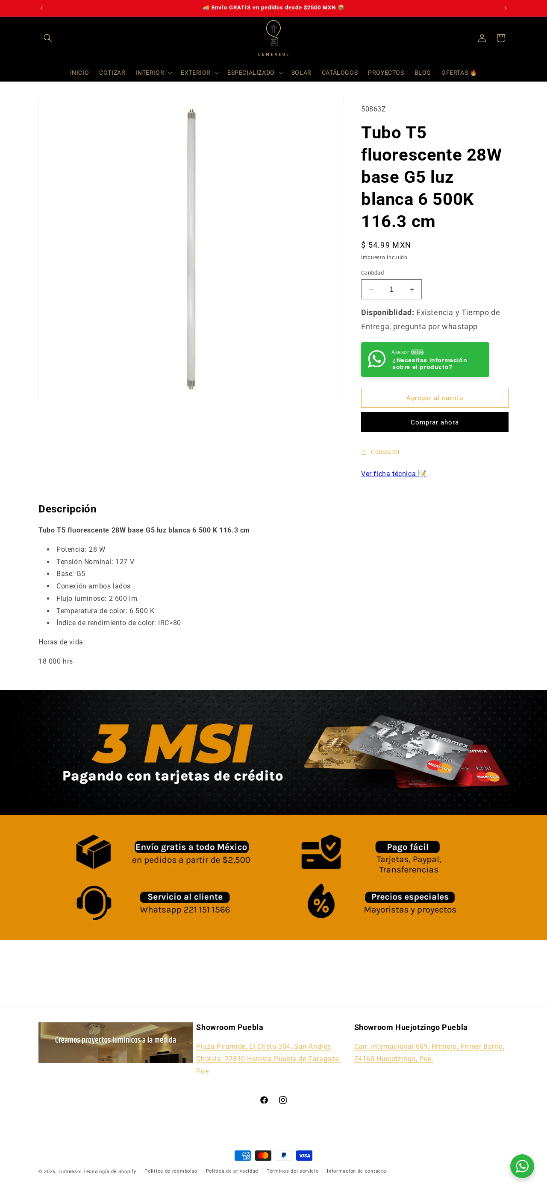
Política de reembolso (170, 1171)
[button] (47, 38)
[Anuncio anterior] (41, 8)
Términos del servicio (293, 1171)
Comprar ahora (435, 422)
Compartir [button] (385, 451)
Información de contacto (356, 1171)
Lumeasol (70, 1171)
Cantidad (372, 272)
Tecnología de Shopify (109, 1171)
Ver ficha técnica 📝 (393, 474)
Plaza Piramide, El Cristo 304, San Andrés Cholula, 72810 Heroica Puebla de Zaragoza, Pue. (268, 1058)
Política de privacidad (232, 1171)
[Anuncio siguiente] (505, 8)
